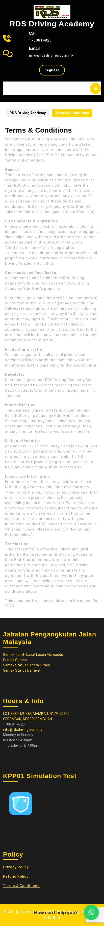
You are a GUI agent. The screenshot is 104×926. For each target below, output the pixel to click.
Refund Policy (16, 876)
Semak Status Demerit (21, 670)
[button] (91, 912)
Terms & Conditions (21, 886)
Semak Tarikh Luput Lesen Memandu (33, 655)
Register (55, 71)
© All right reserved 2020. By (33, 911)
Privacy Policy (16, 867)
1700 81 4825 (14, 724)
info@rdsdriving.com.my (51, 55)
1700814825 (40, 40)
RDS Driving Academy (52, 24)
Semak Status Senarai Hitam (26, 665)
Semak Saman (15, 660)
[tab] (95, 88)
